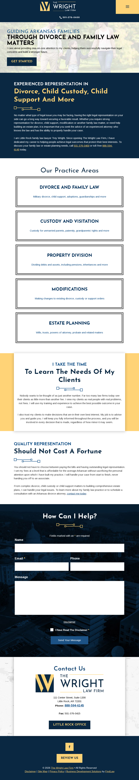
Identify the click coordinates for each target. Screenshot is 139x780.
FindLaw (109, 771)
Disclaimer (69, 621)
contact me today (76, 493)
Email (20, 558)
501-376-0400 (71, 17)
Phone (75, 558)
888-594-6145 (74, 705)
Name (19, 540)
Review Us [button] (69, 758)
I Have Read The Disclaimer (72, 630)
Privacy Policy (56, 771)
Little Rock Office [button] (69, 724)
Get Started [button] (21, 61)
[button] (127, 6)
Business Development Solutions (83, 771)
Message (21, 577)
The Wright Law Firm (62, 767)
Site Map (42, 771)
